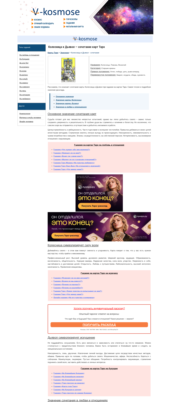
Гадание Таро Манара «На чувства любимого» (74, 163)
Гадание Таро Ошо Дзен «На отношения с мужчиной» (77, 166)
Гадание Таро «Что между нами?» (68, 169)
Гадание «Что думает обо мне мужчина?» (72, 150)
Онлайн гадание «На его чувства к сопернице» (74, 297)
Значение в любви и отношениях (71, 107)
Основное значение (65, 96)
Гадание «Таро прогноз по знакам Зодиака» (73, 393)
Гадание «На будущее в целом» (67, 390)
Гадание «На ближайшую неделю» (69, 377)
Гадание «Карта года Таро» (66, 386)
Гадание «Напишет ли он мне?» (67, 153)
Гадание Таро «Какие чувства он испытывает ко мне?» (78, 291)
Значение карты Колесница (68, 100)
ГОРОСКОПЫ (71, 19)
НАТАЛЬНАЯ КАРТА (75, 26)
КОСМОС (38, 19)
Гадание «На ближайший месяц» (68, 380)
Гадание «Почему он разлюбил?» (68, 288)
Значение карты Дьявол (67, 103)
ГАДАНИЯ (70, 23)
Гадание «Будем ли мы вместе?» (68, 281)
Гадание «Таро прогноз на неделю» (69, 383)
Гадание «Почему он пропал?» (67, 284)
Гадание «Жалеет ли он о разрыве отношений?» (75, 159)
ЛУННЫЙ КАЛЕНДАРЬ (44, 23)
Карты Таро (53, 53)
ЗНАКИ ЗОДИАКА (42, 27)
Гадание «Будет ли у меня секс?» (68, 156)
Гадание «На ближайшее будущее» (69, 373)
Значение (64, 53)
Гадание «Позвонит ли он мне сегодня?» (71, 278)
